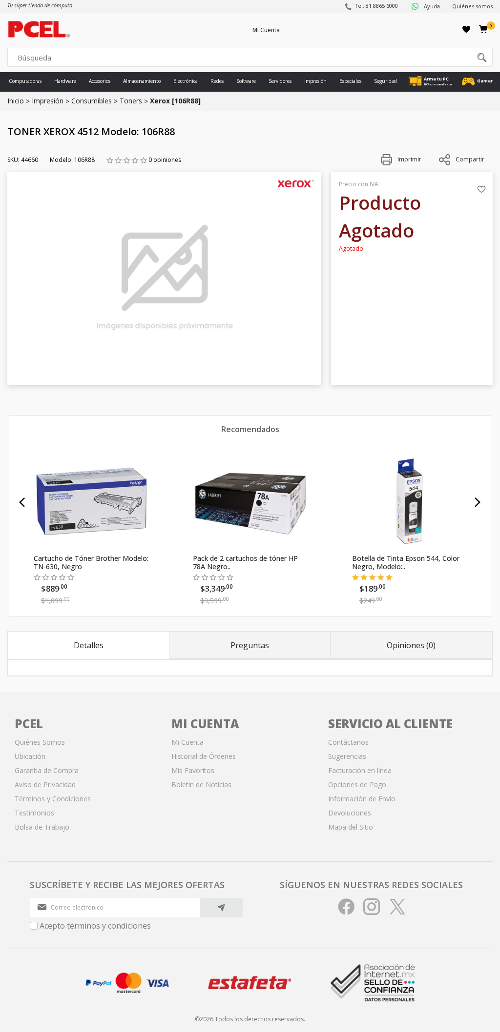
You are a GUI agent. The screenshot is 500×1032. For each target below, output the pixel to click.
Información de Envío (362, 798)
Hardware (65, 81)
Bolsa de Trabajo (42, 827)
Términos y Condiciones (53, 798)
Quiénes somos (472, 6)
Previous (22, 502)
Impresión (315, 81)
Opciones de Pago (357, 784)
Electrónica (185, 81)
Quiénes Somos (40, 742)
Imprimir (408, 159)
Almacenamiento (142, 81)
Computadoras (25, 81)
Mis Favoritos (192, 770)
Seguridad (385, 81)
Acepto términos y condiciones (95, 925)
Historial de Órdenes (203, 756)
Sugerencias (347, 756)
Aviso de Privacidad (45, 784)
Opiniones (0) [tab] (411, 645)
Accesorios (99, 81)
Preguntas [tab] (249, 645)
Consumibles (91, 100)
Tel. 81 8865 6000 (376, 5)
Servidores (280, 81)
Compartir (470, 159)
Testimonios (34, 812)
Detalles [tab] (89, 645)
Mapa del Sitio (350, 827)
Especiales (350, 81)
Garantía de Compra (47, 770)
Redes (217, 81)
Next (478, 502)
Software (246, 81)
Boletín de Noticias (201, 784)
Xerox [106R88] (175, 100)
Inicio (15, 100)
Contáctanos (348, 742)
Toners (131, 100)
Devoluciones (349, 812)
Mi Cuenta (266, 30)
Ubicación (30, 756)
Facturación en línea (360, 770)
